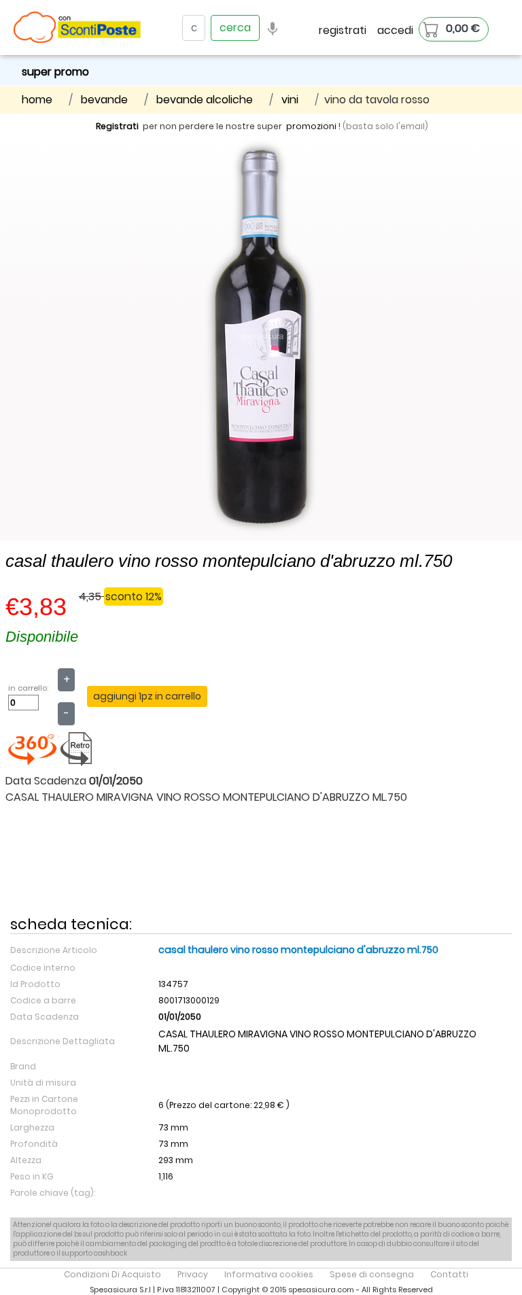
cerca (235, 27)
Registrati (117, 126)
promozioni (311, 126)
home (37, 99)
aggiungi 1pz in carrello (147, 696)
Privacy (192, 1274)
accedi (395, 30)
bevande (104, 99)
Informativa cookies (268, 1274)
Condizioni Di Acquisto (112, 1274)
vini (289, 99)
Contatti (449, 1274)
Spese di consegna (372, 1274)
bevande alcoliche (204, 99)
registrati (342, 30)
